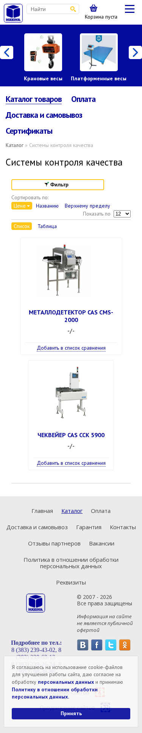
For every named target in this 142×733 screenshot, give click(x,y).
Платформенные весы (98, 78)
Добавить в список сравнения (71, 347)
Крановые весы (43, 78)
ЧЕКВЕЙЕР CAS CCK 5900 (71, 435)
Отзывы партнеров (54, 543)
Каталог (14, 145)
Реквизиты (71, 582)
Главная (42, 510)
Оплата (83, 99)
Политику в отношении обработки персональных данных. (55, 693)
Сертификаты (29, 131)
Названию (47, 205)
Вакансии (101, 543)
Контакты (123, 527)
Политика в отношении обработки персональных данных (71, 563)
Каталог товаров (34, 99)
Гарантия (88, 527)
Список (22, 226)
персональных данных (66, 681)
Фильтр (59, 185)
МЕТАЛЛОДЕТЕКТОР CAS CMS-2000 (71, 316)
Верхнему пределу (87, 205)
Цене (20, 205)
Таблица (47, 226)
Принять (71, 713)
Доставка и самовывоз (44, 115)
